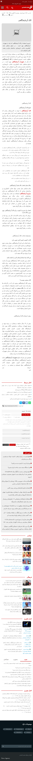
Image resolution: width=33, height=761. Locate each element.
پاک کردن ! (5, 444)
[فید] (1, 1)
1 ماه (28, 703)
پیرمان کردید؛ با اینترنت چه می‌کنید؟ (20, 463)
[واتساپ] (29, 402)
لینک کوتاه (21, 405)
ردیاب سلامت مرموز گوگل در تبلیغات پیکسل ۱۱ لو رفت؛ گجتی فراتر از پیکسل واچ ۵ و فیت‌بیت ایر (12, 644)
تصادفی (6, 659)
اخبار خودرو (28, 690)
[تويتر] (20, 402)
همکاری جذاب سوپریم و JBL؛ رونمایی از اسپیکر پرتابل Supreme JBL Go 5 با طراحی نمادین (13, 630)
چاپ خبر (6, 15)
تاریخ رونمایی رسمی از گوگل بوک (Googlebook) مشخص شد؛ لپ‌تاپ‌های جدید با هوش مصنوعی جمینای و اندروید (17, 474)
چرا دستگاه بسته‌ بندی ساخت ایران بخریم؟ (19, 467)
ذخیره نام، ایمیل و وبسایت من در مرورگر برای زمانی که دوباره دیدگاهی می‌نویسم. (23, 446)
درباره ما (30, 1)
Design (28, 732)
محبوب (15, 659)
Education (8, 729)
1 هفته (13, 695)
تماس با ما (24, 1)
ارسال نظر (12, 444)
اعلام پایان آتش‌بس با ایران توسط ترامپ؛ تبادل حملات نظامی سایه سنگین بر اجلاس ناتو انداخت (12, 547)
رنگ (29, 729)
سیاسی (29, 535)
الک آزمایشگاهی (24, 20)
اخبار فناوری (28, 619)
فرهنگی (29, 577)
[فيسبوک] (23, 402)
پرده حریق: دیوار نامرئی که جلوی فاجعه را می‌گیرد (20, 398)
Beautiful (19, 732)
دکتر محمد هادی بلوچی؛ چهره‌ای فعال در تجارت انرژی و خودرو (17, 701)
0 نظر (12, 15)
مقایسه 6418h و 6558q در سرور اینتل (22, 389)
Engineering (19, 729)
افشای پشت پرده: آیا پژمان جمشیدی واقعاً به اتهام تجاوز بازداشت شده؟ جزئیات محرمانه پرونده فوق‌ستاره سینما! (12, 604)
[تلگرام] (26, 402)
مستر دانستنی (22, 755)
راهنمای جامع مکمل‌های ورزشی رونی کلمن (18, 488)
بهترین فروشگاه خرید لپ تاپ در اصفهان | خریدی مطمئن (18, 392)
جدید (25, 659)
